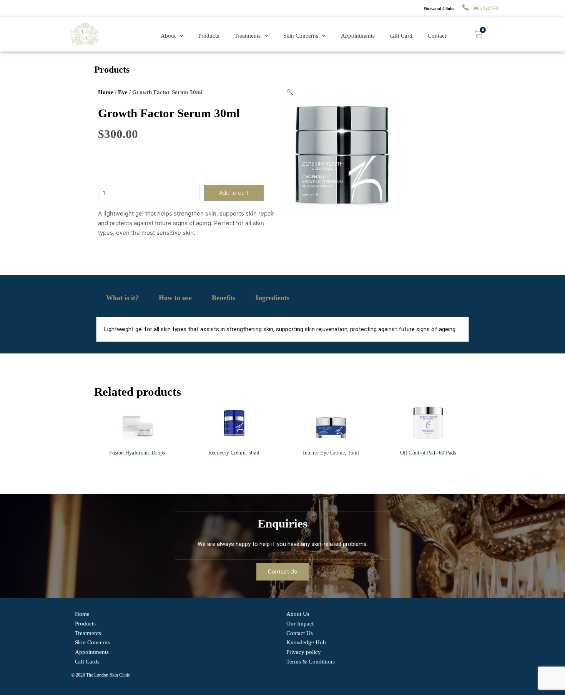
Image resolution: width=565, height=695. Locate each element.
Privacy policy (303, 652)
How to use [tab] (175, 298)
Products (208, 36)
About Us (297, 614)
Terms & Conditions (310, 662)
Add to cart (233, 192)
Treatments (247, 36)
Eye (123, 92)
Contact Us (299, 633)
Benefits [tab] (224, 298)
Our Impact (300, 623)
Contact (437, 36)
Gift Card (401, 36)
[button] (290, 92)
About (168, 36)
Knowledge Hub (306, 642)
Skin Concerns (300, 36)
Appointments (358, 36)
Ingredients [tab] (272, 298)
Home (105, 92)
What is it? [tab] (122, 298)
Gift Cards (87, 662)
